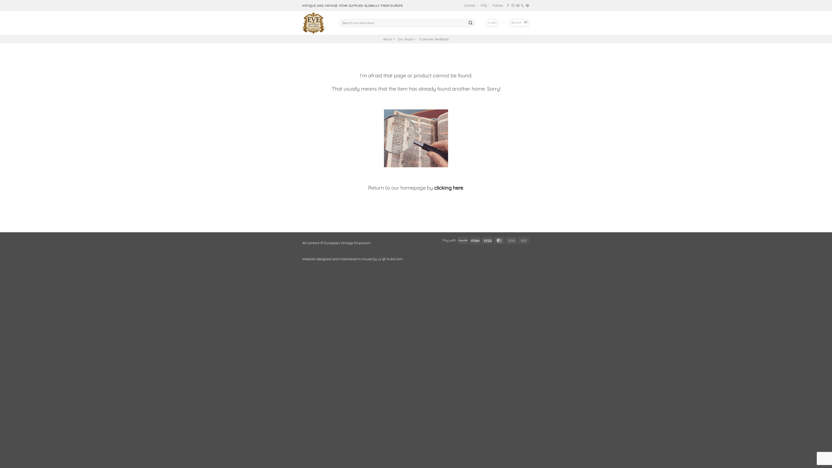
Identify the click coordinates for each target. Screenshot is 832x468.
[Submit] (470, 23)
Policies (497, 5)
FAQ (484, 5)
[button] (492, 23)
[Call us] (522, 5)
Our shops (406, 39)
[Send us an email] (517, 5)
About (387, 39)
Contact (469, 5)
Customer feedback (434, 39)
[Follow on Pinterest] (527, 5)
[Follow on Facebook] (508, 5)
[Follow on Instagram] (513, 5)
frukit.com (395, 259)
